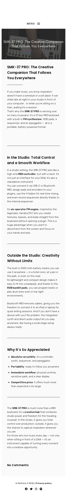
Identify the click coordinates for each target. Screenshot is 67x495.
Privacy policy (44, 483)
